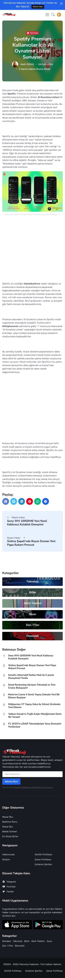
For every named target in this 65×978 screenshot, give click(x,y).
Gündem (6, 941)
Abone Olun (11, 781)
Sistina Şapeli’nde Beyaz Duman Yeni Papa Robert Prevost (31, 543)
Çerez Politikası (43, 859)
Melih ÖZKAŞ (27, 64)
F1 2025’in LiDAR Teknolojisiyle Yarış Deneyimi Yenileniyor (34, 725)
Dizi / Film (32, 625)
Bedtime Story (9, 821)
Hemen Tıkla (38, 6)
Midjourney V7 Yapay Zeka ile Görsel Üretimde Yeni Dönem (34, 706)
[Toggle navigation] (47, 14)
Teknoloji (34, 33)
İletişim (6, 859)
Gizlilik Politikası (43, 854)
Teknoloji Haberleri (29, 964)
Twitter (10, 891)
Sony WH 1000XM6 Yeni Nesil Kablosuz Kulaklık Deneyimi (27, 522)
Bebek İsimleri (9, 831)
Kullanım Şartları (43, 864)
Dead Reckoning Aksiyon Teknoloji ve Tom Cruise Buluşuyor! (31, 686)
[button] (53, 15)
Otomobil (32, 636)
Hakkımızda (8, 854)
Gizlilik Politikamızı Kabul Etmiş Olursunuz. (34, 787)
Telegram (11, 881)
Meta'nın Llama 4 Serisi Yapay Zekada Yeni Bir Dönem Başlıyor (34, 696)
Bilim (32, 592)
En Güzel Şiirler (10, 836)
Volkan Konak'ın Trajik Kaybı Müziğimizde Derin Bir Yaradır (35, 715)
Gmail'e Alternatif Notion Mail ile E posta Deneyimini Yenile (31, 676)
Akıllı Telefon (32, 603)
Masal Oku (7, 817)
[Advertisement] (32, 249)
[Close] (61, 3)
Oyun (32, 614)
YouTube (10, 886)
